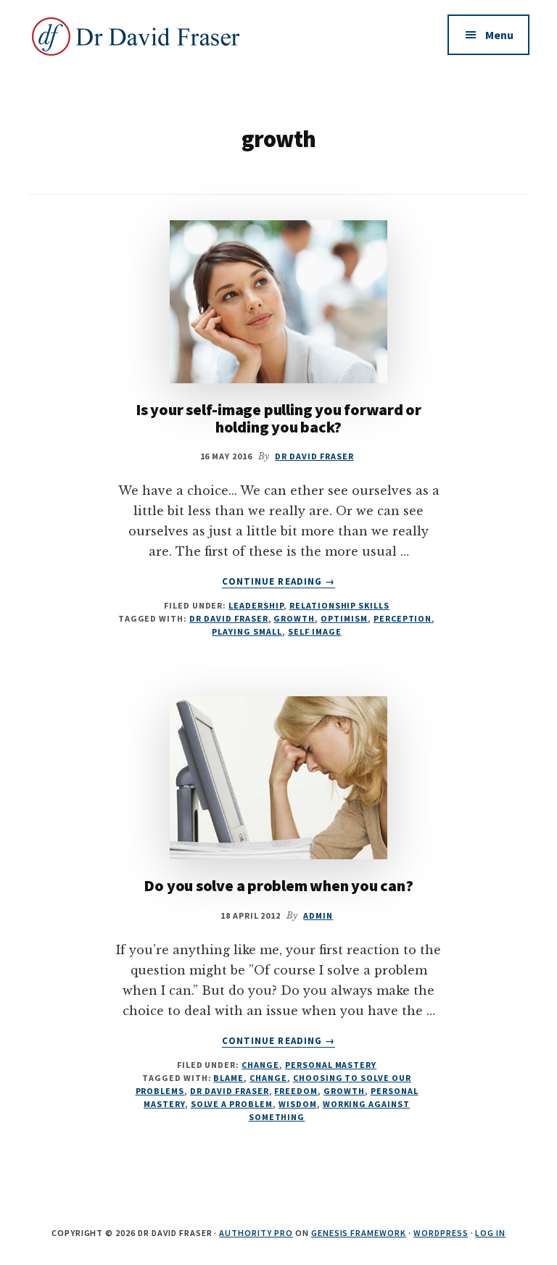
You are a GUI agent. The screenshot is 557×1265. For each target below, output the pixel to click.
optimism (344, 618)
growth (294, 618)
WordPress (441, 1232)
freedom (296, 1090)
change (268, 1077)
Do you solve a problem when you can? (278, 885)
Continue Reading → (278, 581)
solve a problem (232, 1103)
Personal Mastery (330, 1064)
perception (403, 618)
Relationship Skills (339, 605)
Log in (490, 1232)
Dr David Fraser (228, 618)
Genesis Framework (358, 1232)
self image (315, 631)
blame (228, 1077)
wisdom (297, 1103)
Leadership (256, 605)
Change (260, 1064)
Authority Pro (255, 1232)
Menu (499, 35)
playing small (246, 631)
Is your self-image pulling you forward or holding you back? (278, 418)
